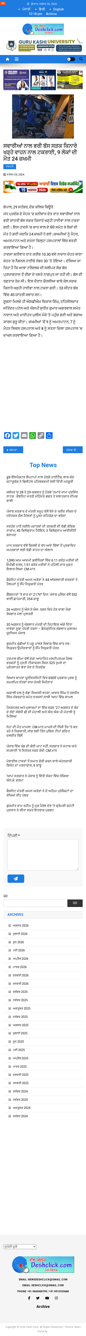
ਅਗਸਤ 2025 (21, 1025)
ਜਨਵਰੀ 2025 (21, 1083)
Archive (51, 14)
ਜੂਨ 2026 (18, 942)
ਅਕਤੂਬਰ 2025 (21, 1008)
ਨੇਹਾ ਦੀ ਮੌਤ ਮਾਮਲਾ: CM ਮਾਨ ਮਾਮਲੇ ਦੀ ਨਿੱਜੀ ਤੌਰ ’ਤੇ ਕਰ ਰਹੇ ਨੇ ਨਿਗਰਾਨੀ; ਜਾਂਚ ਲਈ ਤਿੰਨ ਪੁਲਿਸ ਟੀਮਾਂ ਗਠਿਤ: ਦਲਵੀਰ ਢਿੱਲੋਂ (41, 731)
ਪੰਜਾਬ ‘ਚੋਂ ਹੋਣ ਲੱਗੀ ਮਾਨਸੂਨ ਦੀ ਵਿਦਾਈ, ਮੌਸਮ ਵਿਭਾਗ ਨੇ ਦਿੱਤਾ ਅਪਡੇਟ (74, 450)
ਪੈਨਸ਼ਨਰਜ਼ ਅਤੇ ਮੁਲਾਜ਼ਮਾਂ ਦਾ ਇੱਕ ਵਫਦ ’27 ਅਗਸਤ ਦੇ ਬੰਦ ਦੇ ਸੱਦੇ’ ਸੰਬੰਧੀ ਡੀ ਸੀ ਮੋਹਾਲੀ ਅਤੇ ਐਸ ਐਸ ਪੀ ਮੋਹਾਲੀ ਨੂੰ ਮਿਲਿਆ (42, 712)
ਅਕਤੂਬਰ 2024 (21, 1108)
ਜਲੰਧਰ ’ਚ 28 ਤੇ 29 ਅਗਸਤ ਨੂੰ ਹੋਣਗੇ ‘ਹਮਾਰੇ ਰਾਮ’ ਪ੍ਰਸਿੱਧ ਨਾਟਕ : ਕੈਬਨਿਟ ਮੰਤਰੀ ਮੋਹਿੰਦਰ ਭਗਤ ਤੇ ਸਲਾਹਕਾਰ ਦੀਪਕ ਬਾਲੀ (42, 496)
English (58, 9)
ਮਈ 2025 (19, 1050)
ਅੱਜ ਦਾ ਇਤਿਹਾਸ (16, 450)
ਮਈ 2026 (19, 950)
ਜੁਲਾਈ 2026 (20, 934)
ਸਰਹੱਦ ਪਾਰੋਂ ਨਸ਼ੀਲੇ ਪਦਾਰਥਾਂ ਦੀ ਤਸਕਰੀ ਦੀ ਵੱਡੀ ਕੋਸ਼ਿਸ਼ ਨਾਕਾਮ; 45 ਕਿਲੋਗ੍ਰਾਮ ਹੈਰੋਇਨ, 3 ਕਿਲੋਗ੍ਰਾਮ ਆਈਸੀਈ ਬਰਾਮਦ (41, 530)
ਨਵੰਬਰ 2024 (20, 1099)
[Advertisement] (43, 386)
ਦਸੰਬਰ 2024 (20, 1091)
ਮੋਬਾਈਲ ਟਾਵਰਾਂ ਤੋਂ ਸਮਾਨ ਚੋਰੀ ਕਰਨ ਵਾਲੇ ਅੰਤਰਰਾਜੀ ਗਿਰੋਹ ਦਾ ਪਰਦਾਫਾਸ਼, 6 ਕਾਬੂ (39, 763)
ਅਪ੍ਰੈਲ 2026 (20, 958)
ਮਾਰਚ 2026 (20, 967)
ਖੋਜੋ (5, 896)
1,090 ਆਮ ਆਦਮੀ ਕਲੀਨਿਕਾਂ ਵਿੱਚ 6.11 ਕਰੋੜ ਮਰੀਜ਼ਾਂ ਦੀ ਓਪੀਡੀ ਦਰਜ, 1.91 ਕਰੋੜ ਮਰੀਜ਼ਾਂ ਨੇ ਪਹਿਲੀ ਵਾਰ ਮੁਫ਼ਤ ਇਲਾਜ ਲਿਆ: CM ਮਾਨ (42, 564)
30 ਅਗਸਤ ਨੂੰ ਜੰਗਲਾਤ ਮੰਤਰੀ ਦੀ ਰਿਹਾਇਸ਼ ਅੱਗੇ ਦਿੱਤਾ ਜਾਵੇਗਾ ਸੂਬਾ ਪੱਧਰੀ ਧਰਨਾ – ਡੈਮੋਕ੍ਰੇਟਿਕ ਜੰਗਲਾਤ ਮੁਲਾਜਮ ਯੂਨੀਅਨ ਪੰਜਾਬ (41, 629)
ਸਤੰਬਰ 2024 (20, 1116)
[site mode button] (71, 59)
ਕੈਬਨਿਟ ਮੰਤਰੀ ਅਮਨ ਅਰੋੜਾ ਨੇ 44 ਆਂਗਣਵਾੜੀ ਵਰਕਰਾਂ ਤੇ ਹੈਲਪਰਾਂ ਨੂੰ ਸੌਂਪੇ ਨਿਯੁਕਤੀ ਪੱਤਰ (41, 582)
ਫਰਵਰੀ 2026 (21, 975)
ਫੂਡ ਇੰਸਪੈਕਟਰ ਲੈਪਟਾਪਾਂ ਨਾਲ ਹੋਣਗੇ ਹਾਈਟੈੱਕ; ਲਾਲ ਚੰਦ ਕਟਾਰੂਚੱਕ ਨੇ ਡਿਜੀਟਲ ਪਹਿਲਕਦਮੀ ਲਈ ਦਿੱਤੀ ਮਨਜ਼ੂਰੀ (40, 479)
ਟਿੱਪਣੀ (14, 835)
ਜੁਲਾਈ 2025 (20, 1033)
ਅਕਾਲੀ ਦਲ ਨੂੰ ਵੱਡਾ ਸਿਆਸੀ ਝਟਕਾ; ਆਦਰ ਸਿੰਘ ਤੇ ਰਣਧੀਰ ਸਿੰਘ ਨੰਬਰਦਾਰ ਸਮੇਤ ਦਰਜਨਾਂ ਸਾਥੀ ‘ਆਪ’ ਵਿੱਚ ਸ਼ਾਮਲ (42, 695)
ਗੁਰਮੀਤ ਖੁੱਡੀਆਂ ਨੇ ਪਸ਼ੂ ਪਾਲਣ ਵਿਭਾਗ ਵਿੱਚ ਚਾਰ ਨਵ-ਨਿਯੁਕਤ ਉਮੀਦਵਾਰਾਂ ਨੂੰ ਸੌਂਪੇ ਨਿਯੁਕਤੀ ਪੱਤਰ (38, 646)
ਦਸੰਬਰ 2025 (20, 991)
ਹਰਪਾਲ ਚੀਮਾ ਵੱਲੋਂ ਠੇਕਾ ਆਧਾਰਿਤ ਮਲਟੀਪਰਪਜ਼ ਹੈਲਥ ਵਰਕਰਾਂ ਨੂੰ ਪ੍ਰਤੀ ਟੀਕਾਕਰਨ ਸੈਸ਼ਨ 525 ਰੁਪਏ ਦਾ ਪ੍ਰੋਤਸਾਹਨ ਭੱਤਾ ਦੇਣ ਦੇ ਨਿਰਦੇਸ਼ (39, 663)
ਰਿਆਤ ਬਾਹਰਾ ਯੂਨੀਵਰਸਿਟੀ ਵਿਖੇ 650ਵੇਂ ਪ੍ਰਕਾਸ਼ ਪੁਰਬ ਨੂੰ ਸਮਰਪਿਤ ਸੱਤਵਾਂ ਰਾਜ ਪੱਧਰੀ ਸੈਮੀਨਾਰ (41, 680)
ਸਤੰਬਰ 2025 (20, 1016)
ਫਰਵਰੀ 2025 (21, 1074)
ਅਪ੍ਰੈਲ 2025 (20, 1058)
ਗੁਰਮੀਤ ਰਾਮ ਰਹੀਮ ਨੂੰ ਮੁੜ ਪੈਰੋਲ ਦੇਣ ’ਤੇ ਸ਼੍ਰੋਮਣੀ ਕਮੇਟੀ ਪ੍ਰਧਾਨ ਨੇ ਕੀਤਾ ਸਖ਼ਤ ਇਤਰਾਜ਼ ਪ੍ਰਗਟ (40, 808)
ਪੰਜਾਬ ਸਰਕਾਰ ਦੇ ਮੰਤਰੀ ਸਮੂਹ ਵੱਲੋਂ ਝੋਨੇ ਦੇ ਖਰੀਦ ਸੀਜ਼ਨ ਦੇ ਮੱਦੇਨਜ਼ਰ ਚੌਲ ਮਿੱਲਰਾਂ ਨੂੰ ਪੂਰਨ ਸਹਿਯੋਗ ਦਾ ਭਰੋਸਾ (41, 513)
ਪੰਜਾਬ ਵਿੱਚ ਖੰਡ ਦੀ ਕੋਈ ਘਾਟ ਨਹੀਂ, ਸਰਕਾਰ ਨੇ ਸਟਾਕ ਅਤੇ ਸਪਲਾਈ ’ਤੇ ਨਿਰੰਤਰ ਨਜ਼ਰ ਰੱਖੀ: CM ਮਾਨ (41, 748)
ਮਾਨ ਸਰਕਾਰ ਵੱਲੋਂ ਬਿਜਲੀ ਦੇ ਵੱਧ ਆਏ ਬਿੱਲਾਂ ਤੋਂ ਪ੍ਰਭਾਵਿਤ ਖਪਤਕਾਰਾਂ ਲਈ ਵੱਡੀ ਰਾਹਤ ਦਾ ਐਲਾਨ (41, 548)
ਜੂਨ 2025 (18, 1041)
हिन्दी (42, 9)
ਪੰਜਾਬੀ (26, 9)
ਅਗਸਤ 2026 (21, 925)
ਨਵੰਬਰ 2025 (20, 1000)
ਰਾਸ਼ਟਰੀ (10, 166)
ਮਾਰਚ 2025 (20, 1066)
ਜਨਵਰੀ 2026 (21, 983)
